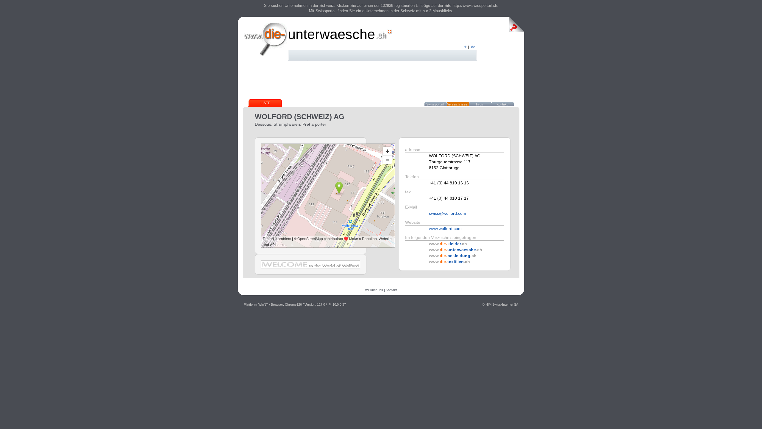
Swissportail (435, 104)
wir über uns (374, 290)
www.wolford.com (445, 228)
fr (465, 47)
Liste (265, 103)
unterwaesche (331, 34)
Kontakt (502, 104)
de (473, 47)
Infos (479, 104)
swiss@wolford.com (447, 213)
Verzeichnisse (457, 104)
